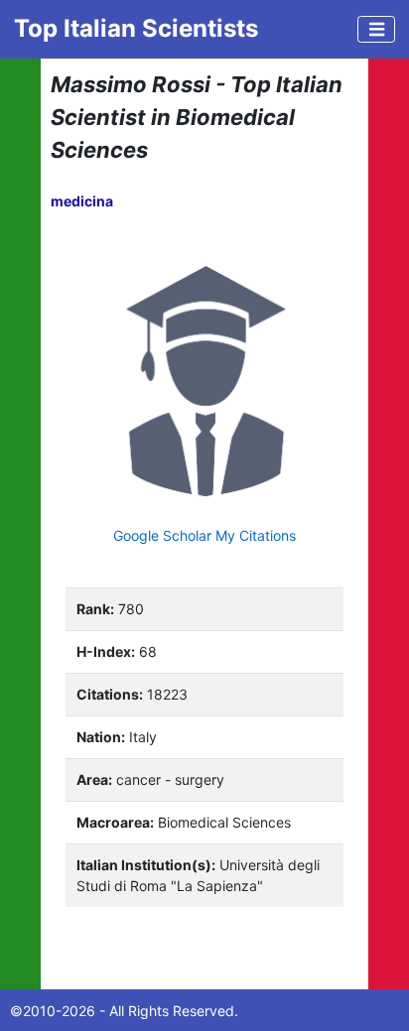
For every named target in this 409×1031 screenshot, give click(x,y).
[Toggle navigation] (376, 29)
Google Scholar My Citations (204, 535)
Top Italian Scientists (136, 28)
